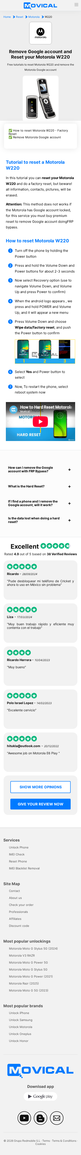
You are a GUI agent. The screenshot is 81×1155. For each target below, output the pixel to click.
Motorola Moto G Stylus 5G (28, 969)
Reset (19, 16)
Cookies (40, 1144)
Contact (14, 891)
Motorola (34, 16)
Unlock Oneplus (20, 1034)
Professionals (18, 912)
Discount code (19, 926)
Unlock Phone (19, 847)
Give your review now (40, 804)
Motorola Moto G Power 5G (28, 962)
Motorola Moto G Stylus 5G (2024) (33, 948)
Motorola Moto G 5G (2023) (28, 990)
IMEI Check (17, 854)
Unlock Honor (18, 1041)
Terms (46, 1140)
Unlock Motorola (20, 1027)
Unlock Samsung (20, 1020)
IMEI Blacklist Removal (24, 868)
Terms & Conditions (64, 1140)
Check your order (21, 905)
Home (7, 16)
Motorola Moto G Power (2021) (31, 976)
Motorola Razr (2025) (24, 983)
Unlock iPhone (19, 1013)
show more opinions (41, 787)
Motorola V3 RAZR (22, 955)
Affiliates (15, 919)
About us (15, 898)
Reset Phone (18, 861)
